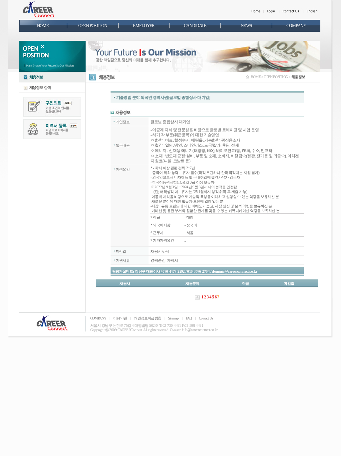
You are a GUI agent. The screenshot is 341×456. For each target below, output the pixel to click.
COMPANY (98, 318)
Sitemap (173, 318)
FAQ (189, 318)
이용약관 (120, 318)
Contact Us (206, 318)
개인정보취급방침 (147, 318)
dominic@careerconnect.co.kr (234, 271)
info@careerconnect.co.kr (200, 329)
